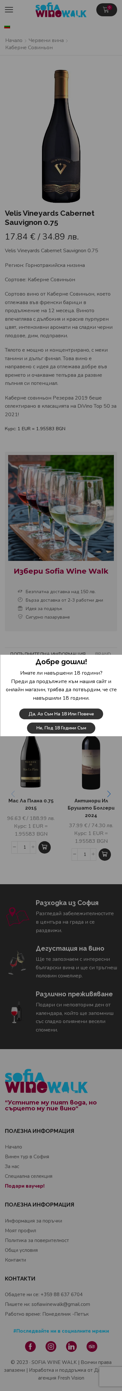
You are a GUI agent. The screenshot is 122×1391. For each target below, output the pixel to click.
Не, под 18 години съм (61, 728)
